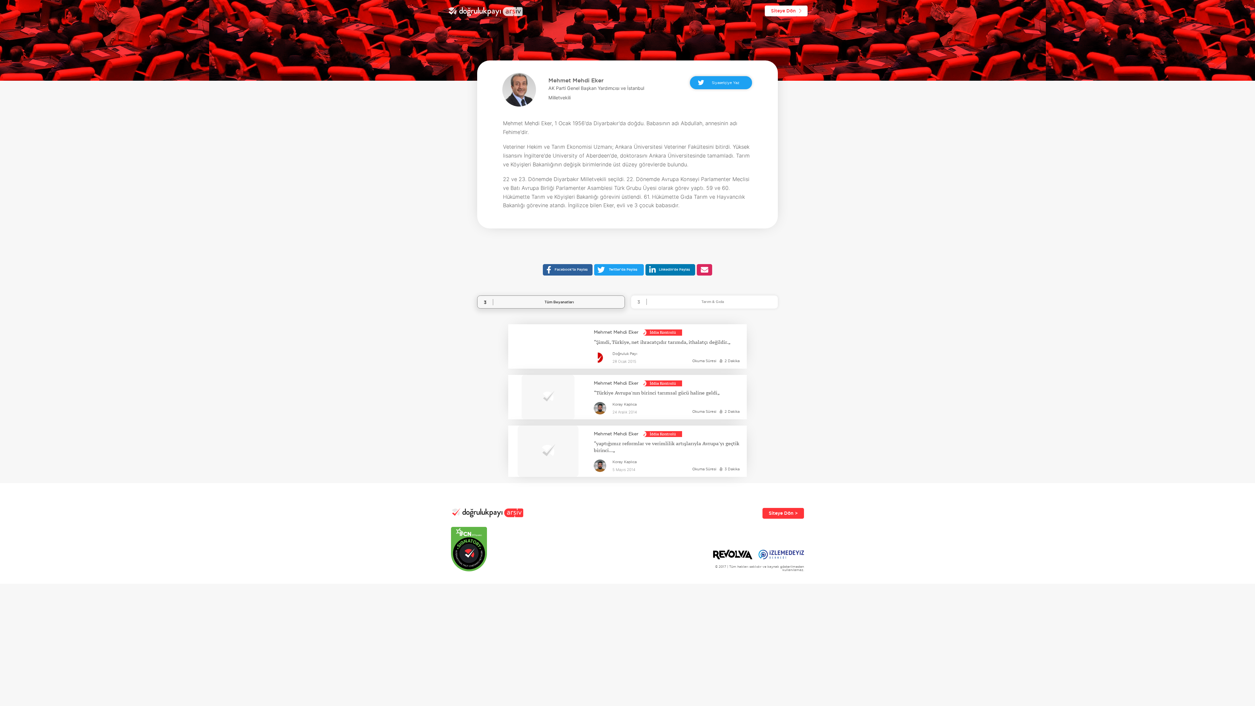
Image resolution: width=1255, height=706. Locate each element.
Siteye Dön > (783, 513)
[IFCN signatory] (487, 549)
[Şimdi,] (548, 346)
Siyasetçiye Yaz (725, 82)
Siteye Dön (783, 10)
